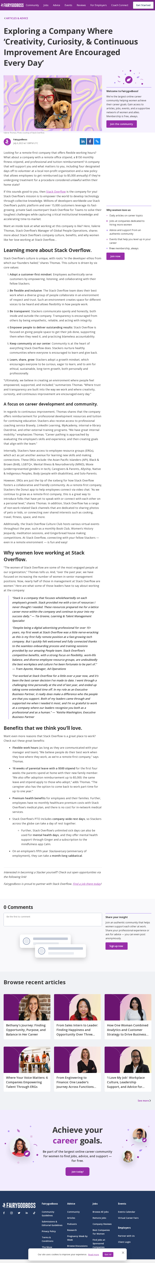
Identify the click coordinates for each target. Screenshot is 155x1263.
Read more (93, 1254)
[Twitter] (19, 1213)
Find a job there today (87, 884)
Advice (56, 5)
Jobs (45, 5)
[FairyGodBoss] (18, 1206)
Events (68, 5)
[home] (12, 5)
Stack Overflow (56, 191)
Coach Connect (119, 5)
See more (143, 1100)
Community (32, 5)
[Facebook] (4, 1213)
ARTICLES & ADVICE (17, 18)
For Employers (98, 5)
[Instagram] (11, 1213)
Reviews (81, 5)
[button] (83, 141)
